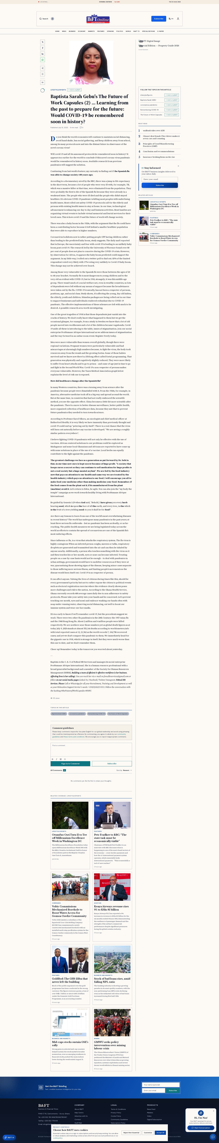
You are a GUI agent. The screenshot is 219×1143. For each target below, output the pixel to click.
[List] (65, 759)
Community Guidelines (119, 1119)
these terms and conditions (74, 737)
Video (149, 1116)
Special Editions (148, 31)
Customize (148, 1133)
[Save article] (42, 74)
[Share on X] (42, 42)
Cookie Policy (116, 1116)
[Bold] (52, 759)
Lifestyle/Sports (58, 90)
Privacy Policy (116, 1113)
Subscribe (158, 18)
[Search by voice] (52, 18)
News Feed (151, 1109)
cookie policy (57, 1138)
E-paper (161, 31)
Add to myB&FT (75, 90)
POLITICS (119, 31)
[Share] (42, 68)
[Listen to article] (42, 82)
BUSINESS (72, 31)
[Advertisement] (159, 67)
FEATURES (100, 31)
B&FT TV (136, 31)
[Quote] (61, 759)
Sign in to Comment (70, 764)
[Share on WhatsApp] (42, 60)
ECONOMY (81, 31)
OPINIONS (110, 31)
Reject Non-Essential (131, 1133)
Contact (78, 1119)
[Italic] (56, 759)
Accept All (160, 1133)
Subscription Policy (118, 1123)
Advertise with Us (81, 1116)
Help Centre (79, 1113)
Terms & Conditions (118, 1109)
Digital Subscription (154, 1119)
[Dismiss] (178, 166)
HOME (57, 31)
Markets (150, 1113)
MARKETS (91, 31)
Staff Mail (78, 1123)
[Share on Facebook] (42, 48)
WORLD (128, 31)
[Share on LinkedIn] (42, 54)
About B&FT (79, 1109)
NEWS (64, 31)
